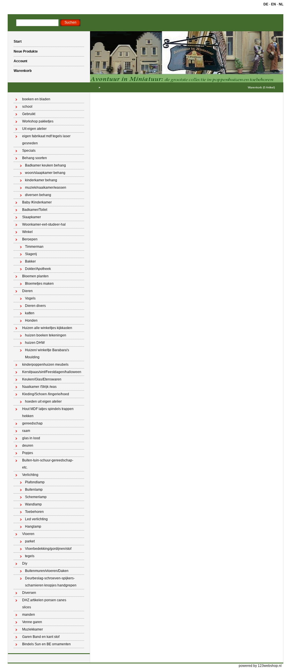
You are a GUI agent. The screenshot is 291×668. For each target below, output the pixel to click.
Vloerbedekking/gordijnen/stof (48, 549)
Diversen (29, 593)
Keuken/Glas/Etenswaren (41, 379)
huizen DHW (35, 343)
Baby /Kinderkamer (37, 202)
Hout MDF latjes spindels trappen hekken (48, 412)
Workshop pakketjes (37, 121)
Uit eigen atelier (34, 129)
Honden (31, 320)
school (27, 107)
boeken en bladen (36, 99)
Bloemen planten (35, 276)
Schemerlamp (36, 497)
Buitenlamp (34, 490)
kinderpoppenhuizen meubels (45, 365)
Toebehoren (34, 512)
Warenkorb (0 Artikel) (261, 87)
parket (30, 541)
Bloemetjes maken (39, 284)
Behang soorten (34, 158)
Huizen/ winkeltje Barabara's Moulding (47, 353)
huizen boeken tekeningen (45, 335)
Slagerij (31, 254)
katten (29, 313)
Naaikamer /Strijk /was (39, 387)
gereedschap (32, 423)
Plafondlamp (35, 482)
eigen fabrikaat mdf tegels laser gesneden (46, 139)
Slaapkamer (31, 217)
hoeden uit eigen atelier (43, 401)
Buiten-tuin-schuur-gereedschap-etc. (47, 463)
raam (26, 431)
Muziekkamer (32, 629)
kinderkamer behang (41, 180)
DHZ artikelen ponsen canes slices (44, 603)
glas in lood (31, 438)
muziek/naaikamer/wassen (45, 188)
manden (28, 615)
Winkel (27, 232)
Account (20, 61)
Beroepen (30, 239)
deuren (27, 446)
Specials (29, 151)
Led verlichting (36, 519)
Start (18, 41)
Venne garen (32, 622)
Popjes (27, 453)
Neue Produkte (26, 51)
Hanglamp (33, 526)
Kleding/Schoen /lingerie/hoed (45, 394)
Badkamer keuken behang (45, 165)
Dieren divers (35, 306)
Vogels (30, 298)
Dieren (27, 291)
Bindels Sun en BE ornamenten (46, 644)
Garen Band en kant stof (40, 637)
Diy (24, 563)
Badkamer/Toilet (34, 210)
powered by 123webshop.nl (260, 666)
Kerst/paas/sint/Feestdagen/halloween (51, 372)
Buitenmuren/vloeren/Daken (46, 571)
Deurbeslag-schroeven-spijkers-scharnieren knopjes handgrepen (50, 581)
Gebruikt (28, 114)
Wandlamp (33, 504)
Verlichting (30, 475)
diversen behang (38, 195)
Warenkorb (23, 71)
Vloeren (28, 534)
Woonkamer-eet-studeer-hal (44, 224)
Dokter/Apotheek (38, 269)
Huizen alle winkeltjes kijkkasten (47, 328)
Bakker (30, 261)
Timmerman (34, 247)
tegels (29, 556)
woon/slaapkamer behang (45, 173)
